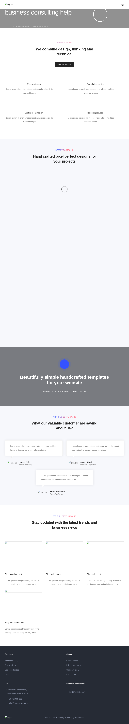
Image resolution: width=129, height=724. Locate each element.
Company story (72, 670)
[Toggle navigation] (122, 5)
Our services (10, 665)
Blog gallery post (53, 574)
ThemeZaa (79, 717)
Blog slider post (94, 574)
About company (11, 660)
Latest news (71, 674)
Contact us (9, 674)
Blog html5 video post (14, 623)
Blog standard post (13, 574)
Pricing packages (73, 665)
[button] (64, 64)
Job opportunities (12, 670)
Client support (72, 660)
